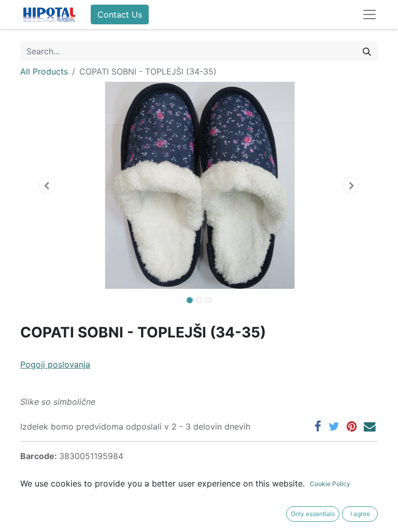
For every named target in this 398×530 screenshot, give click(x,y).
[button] (47, 185)
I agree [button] (360, 514)
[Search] (367, 51)
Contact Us (119, 14)
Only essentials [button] (313, 514)
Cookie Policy (330, 484)
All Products (44, 71)
